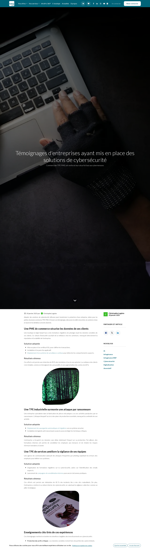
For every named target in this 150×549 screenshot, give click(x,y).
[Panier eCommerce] (83, 3)
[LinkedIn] (97, 3)
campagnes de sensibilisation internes (50, 473)
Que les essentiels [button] (120, 545)
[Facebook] (93, 3)
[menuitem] (46, 4)
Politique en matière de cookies (82, 545)
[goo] (107, 3)
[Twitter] (111, 332)
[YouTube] (104, 3)
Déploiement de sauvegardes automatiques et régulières (47, 428)
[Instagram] (100, 3)
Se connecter (116, 4)
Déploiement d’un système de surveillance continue (45, 353)
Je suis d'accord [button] (134, 545)
